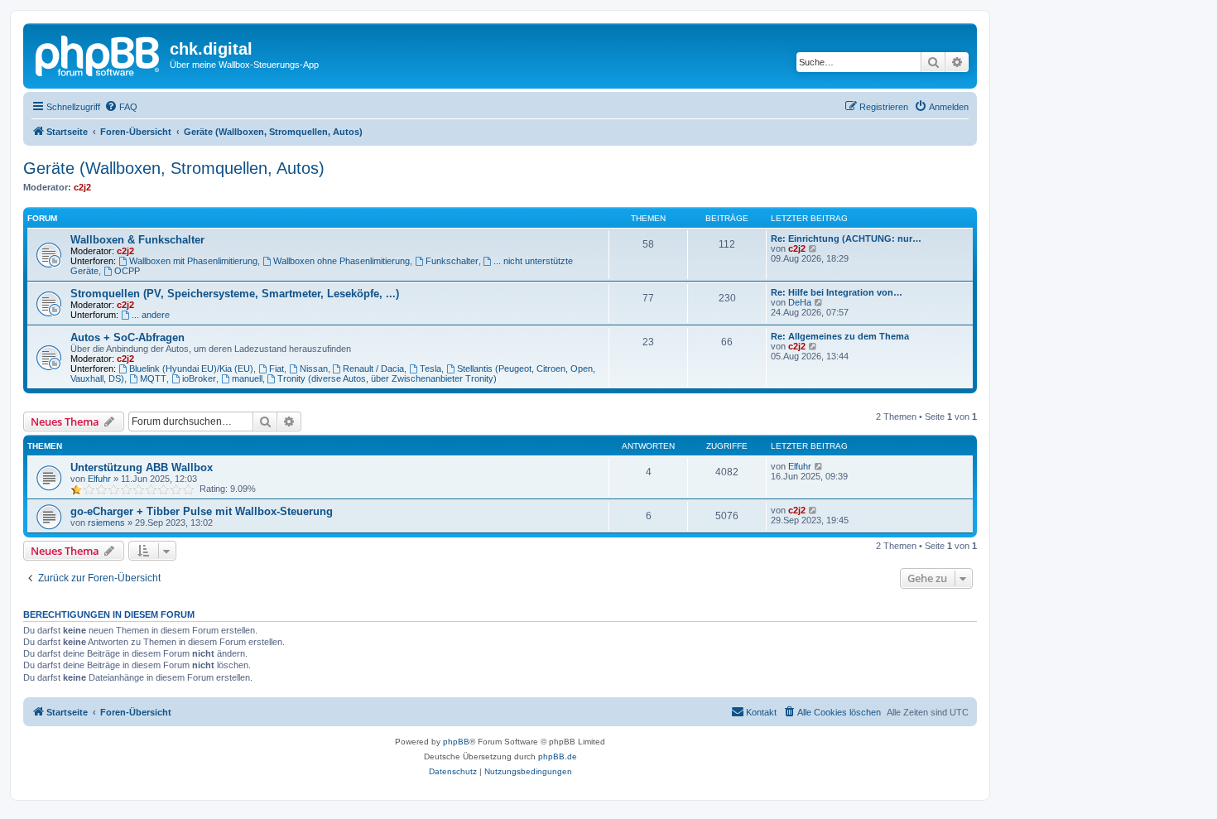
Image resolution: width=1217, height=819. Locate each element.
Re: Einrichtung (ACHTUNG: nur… (846, 238)
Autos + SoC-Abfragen (127, 337)
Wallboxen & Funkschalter (137, 240)
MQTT (153, 378)
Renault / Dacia (373, 368)
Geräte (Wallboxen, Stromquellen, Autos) (174, 168)
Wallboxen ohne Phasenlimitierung (341, 261)
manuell (247, 378)
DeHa (799, 302)
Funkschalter (452, 261)
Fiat (276, 368)
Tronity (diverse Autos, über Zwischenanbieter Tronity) (387, 378)
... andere (151, 315)
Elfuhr (99, 479)
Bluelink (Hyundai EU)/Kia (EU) (191, 368)
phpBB (456, 741)
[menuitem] (120, 107)
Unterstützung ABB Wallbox (141, 467)
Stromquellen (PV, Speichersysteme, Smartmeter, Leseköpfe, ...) (234, 293)
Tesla (430, 368)
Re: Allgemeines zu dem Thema (840, 336)
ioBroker (199, 378)
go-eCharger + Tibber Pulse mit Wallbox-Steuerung (201, 511)
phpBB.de (557, 756)
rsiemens (106, 523)
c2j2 (82, 187)
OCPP (127, 271)
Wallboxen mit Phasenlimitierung (193, 261)
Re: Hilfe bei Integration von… (836, 292)
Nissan (314, 368)
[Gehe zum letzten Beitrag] (819, 466)
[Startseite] (98, 53)
